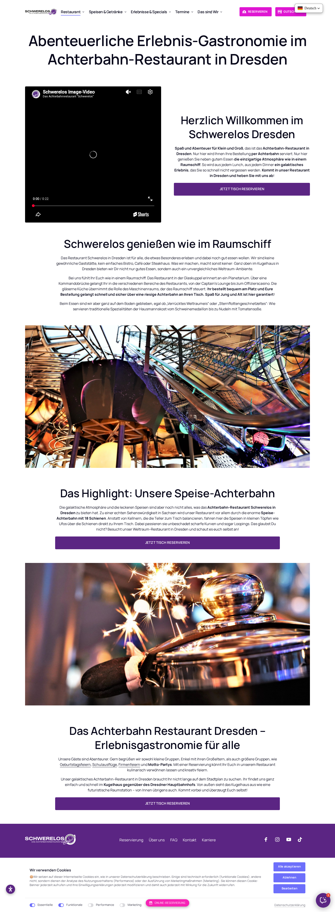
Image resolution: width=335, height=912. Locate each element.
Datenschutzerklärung (289, 905)
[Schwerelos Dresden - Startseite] (41, 11)
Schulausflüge (104, 764)
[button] (323, 900)
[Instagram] (279, 839)
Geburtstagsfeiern (75, 764)
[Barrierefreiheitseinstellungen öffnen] (10, 889)
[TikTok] (301, 839)
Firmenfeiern (129, 764)
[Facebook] (268, 839)
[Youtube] (290, 839)
